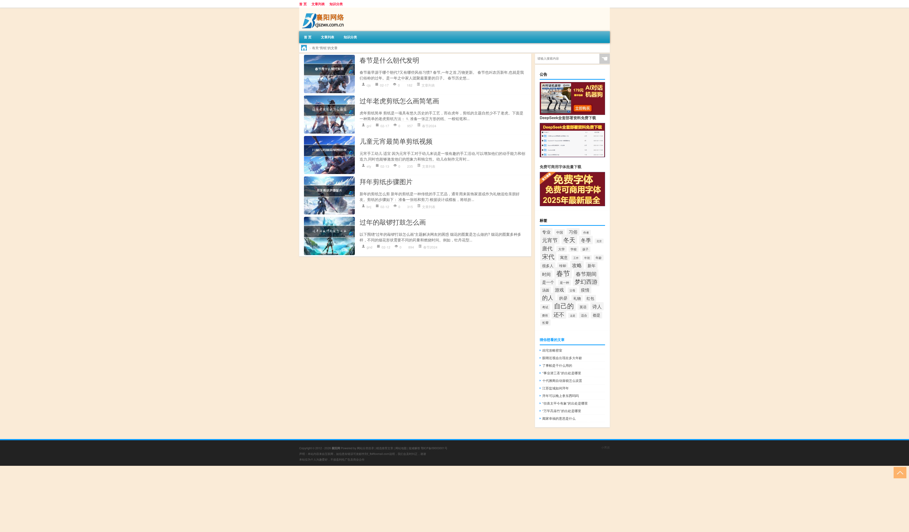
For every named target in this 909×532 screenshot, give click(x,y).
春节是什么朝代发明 (389, 60)
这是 (572, 315)
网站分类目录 (365, 448)
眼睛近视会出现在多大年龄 (562, 357)
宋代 (548, 256)
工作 (576, 258)
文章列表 (318, 3)
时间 (546, 274)
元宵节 (550, 240)
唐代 (547, 248)
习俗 (573, 231)
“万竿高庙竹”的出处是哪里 (561, 410)
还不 (558, 314)
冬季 (586, 240)
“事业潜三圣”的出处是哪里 (561, 373)
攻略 (577, 265)
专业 (546, 232)
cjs (369, 85)
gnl (369, 125)
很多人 (547, 265)
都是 (596, 315)
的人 (547, 297)
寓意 (564, 257)
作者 (586, 232)
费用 (545, 315)
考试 (545, 307)
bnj (369, 206)
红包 (590, 298)
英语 (583, 306)
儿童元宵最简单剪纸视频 (396, 141)
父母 (572, 290)
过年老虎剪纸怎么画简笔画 (399, 100)
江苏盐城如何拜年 (555, 388)
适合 (584, 315)
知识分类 (336, 3)
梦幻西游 (586, 281)
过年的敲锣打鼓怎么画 (393, 222)
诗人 (597, 306)
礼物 (577, 298)
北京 (599, 241)
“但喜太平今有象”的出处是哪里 (565, 403)
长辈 (545, 322)
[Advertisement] (142, 499)
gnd (369, 247)
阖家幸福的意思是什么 (558, 418)
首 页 (303, 3)
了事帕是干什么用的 (557, 365)
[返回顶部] (899, 472)
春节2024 (429, 125)
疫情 (585, 290)
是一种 (564, 282)
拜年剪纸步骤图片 (386, 181)
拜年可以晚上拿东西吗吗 (560, 395)
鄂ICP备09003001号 (434, 448)
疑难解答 (414, 448)
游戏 (559, 290)
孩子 (585, 249)
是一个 (548, 282)
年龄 (599, 257)
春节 (563, 273)
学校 (573, 249)
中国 (559, 232)
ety (369, 166)
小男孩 (605, 447)
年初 (587, 258)
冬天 (569, 239)
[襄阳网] (324, 9)
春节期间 (586, 273)
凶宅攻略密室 (552, 350)
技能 (562, 265)
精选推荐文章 (384, 448)
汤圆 (545, 289)
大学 (561, 249)
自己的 (564, 305)
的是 (563, 298)
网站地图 (401, 448)
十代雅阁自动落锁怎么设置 (562, 380)
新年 (592, 265)
